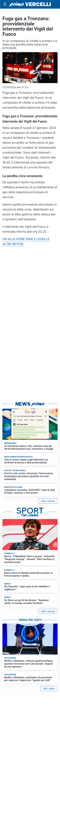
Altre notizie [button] (48, 501)
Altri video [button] (49, 688)
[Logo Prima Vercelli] (30, 4)
